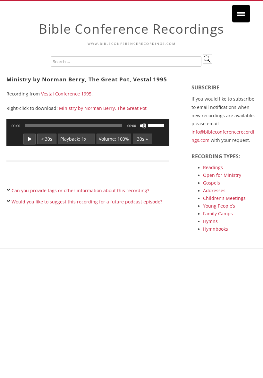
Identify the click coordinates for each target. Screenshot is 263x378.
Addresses (214, 190)
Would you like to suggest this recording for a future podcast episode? (87, 202)
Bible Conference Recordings (131, 28)
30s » (142, 139)
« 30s (46, 139)
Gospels (211, 183)
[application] (87, 125)
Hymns (210, 221)
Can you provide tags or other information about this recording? (80, 190)
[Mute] (143, 125)
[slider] (157, 125)
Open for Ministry (222, 175)
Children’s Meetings (224, 198)
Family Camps (218, 213)
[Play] (29, 139)
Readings (213, 167)
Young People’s (219, 206)
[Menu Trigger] (241, 13)
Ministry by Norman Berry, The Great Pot (103, 108)
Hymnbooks (215, 229)
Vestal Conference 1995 (66, 94)
